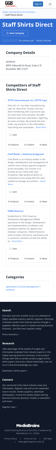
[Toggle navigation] (50, 4)
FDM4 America (15, 210)
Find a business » (10, 334)
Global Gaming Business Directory (18, 12)
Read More (41, 127)
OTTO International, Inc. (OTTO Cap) (27, 100)
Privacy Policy (10, 438)
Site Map (47, 438)
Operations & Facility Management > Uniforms (23, 288)
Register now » (9, 407)
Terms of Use (30, 438)
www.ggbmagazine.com (30, 441)
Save (14, 134)
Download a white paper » (14, 370)
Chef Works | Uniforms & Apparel (26, 154)
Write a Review (43, 40)
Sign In (38, 4)
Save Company (16, 33)
